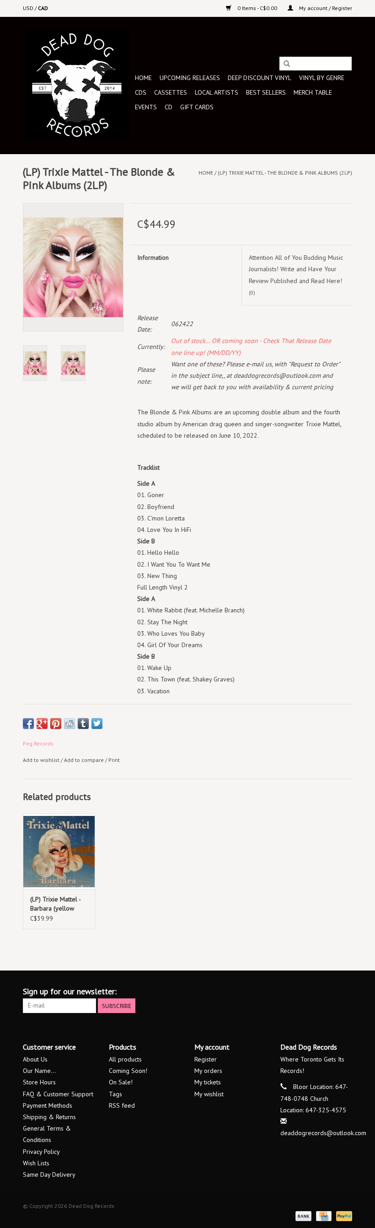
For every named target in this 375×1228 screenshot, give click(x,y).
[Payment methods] (302, 1215)
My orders (208, 1071)
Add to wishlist (41, 759)
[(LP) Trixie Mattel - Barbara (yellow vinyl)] (59, 851)
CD (168, 107)
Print (114, 759)
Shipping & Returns (49, 1117)
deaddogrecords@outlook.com (323, 1133)
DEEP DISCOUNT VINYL (259, 78)
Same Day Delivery (49, 1174)
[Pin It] (55, 723)
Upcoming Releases (190, 78)
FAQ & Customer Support (58, 1094)
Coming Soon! (128, 1071)
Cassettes (170, 92)
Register (205, 1059)
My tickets (207, 1082)
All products (125, 1059)
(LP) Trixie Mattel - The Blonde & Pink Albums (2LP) (285, 172)
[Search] (287, 64)
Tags (115, 1094)
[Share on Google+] (42, 723)
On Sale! (121, 1082)
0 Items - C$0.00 (257, 8)
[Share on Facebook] (28, 723)
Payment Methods (47, 1105)
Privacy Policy (41, 1152)
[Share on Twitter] (96, 723)
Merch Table (313, 92)
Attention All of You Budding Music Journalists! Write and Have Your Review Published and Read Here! (296, 274)
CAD (43, 8)
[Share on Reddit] (69, 723)
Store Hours (39, 1082)
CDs (140, 92)
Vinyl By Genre (321, 78)
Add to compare (84, 759)
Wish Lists (36, 1163)
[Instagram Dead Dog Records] (345, 991)
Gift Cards (197, 107)
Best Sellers (266, 92)
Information (153, 257)
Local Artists (216, 92)
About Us (35, 1059)
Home (143, 78)
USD (29, 8)
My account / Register (325, 8)
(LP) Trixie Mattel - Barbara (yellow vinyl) (55, 904)
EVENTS (146, 107)
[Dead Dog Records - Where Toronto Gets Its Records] (77, 85)
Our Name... (39, 1071)
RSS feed (122, 1105)
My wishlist (209, 1094)
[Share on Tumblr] (83, 723)
